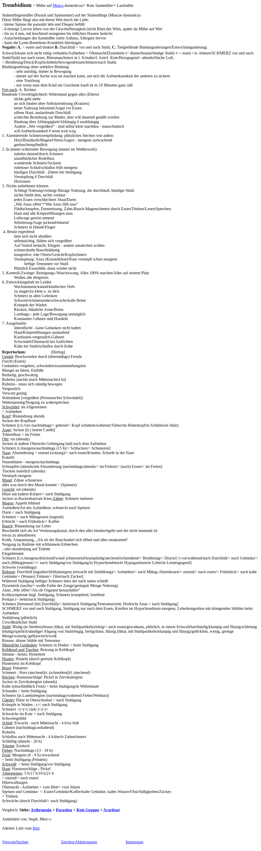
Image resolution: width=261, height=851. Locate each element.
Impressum (134, 842)
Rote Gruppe (87, 810)
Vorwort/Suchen (15, 842)
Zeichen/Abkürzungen (79, 842)
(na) (111, 810)
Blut (36, 828)
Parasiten (64, 810)
